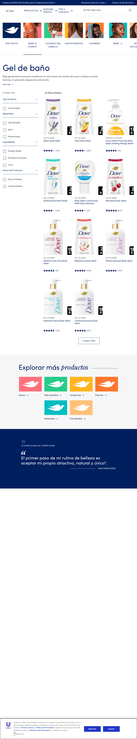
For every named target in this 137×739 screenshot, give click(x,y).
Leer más (7, 84)
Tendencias (75, 395)
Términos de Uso (27, 728)
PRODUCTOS (31, 10)
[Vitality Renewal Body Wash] (120, 237)
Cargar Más (88, 341)
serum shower (15, 179)
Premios (99, 395)
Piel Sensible (76, 418)
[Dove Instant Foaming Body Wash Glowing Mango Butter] (120, 117)
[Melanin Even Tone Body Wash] (57, 237)
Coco (10, 165)
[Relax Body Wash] (57, 117)
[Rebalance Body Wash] (89, 237)
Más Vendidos (51, 395)
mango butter (15, 151)
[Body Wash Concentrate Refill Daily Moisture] (89, 177)
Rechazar (92, 729)
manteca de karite (17, 158)
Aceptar (111, 729)
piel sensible (14, 122)
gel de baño (14, 108)
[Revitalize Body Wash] (120, 177)
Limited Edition (15, 186)
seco (10, 129)
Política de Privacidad (45, 728)
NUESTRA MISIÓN (48, 10)
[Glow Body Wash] (89, 117)
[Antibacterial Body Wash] (57, 177)
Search (130, 10)
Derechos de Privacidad (39, 730)
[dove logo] (9, 10)
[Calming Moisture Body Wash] (89, 297)
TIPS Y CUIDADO (63, 10)
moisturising (14, 136)
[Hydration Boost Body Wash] (57, 297)
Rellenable (49, 418)
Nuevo (22, 395)
